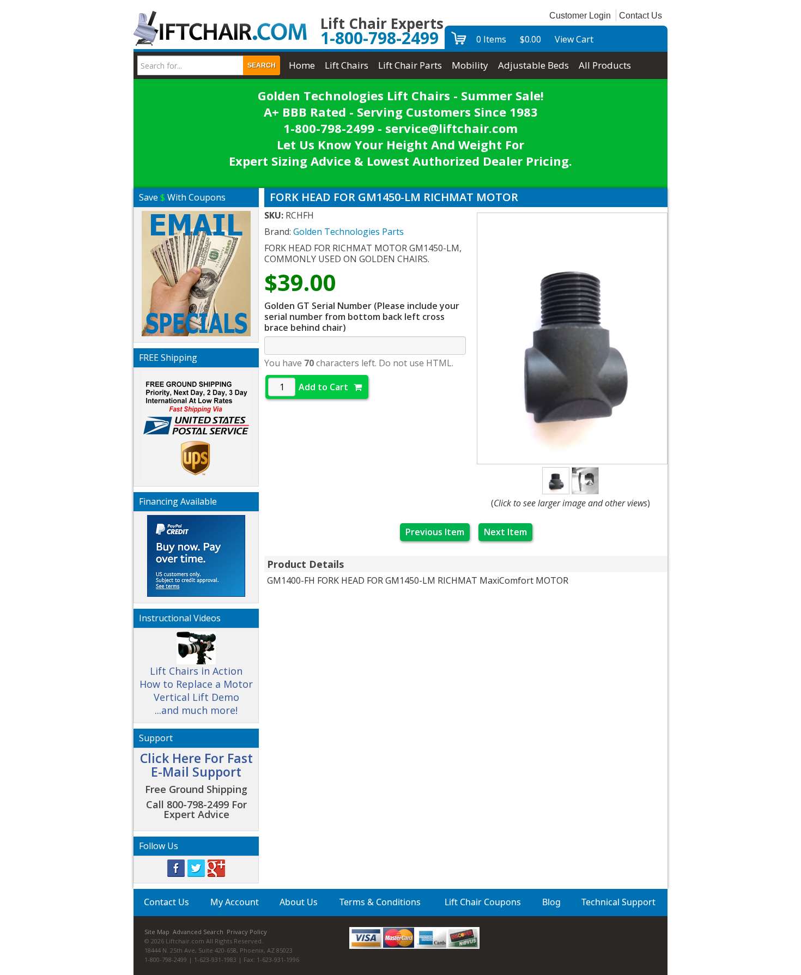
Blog (551, 902)
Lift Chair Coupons (483, 902)
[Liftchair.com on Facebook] (176, 867)
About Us (299, 902)
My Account (234, 902)
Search (261, 65)
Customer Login (580, 15)
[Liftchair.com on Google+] (216, 867)
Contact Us (640, 15)
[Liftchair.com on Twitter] (196, 867)
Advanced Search (198, 932)
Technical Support (618, 902)
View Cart (574, 39)
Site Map (156, 932)
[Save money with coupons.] (196, 272)
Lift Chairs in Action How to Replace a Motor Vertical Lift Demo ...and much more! (196, 690)
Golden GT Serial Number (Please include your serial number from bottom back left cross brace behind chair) (361, 316)
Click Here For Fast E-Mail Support (196, 764)
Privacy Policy (247, 932)
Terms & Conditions (380, 902)
